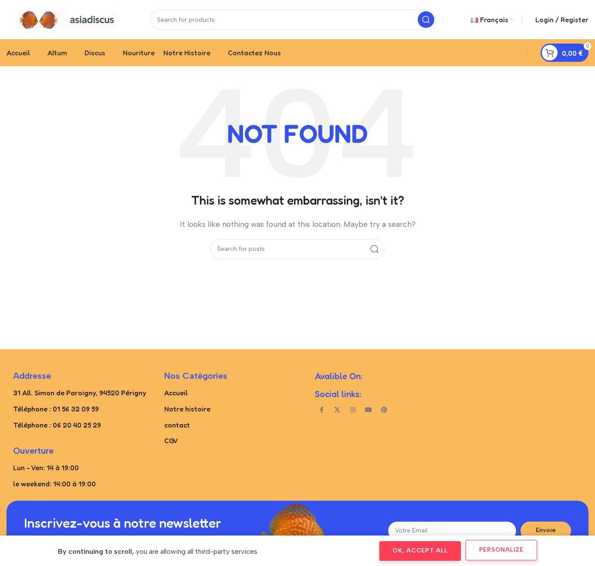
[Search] (426, 19)
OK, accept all (420, 550)
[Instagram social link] (352, 410)
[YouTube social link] (368, 410)
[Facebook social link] (321, 410)
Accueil (176, 392)
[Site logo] (61, 19)
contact (177, 425)
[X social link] (337, 410)
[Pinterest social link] (384, 410)
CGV (171, 440)
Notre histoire (187, 408)
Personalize (501, 549)
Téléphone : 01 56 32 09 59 (56, 408)
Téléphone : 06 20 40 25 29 (57, 425)
